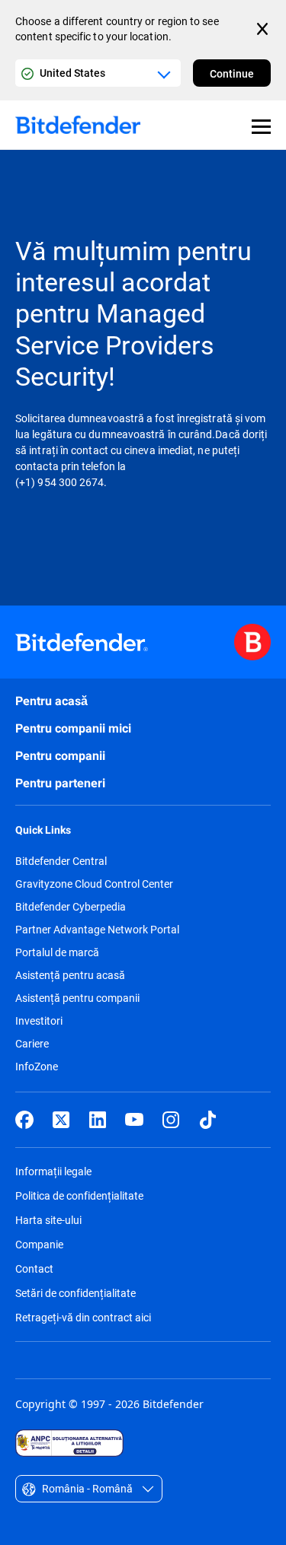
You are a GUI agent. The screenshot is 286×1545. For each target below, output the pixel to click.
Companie (39, 1244)
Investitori (39, 1021)
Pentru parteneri (60, 783)
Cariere (32, 1044)
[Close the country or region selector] (264, 29)
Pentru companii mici (73, 728)
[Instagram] (171, 1120)
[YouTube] (134, 1120)
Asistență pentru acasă (70, 975)
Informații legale (53, 1171)
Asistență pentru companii (77, 998)
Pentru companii (60, 756)
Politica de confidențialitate (79, 1195)
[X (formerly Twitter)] (61, 1120)
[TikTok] (207, 1120)
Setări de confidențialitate (75, 1293)
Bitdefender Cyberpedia (70, 907)
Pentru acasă (51, 701)
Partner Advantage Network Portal (97, 929)
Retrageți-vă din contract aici (83, 1317)
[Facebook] (24, 1120)
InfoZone (36, 1066)
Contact (34, 1268)
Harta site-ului (48, 1220)
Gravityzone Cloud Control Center (94, 884)
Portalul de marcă (57, 952)
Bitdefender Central (61, 861)
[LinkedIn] (97, 1120)
